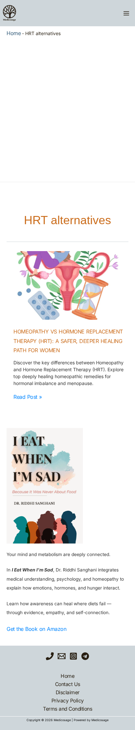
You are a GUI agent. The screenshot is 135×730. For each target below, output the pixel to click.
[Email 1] (62, 656)
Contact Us (67, 684)
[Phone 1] (50, 656)
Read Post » (27, 397)
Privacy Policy (67, 701)
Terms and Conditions (67, 709)
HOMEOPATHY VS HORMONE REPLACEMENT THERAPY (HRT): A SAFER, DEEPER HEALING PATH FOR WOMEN (68, 341)
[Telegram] (85, 656)
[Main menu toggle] (126, 13)
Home (14, 33)
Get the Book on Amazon (36, 629)
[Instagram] (73, 656)
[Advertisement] (67, 107)
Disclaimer (68, 692)
